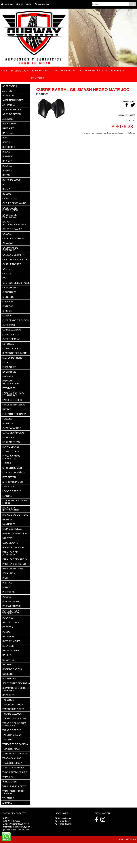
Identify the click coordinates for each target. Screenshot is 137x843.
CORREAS (7, 306)
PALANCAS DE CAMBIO (14, 559)
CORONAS (7, 302)
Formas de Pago (65, 821)
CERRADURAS (10, 288)
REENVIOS (8, 646)
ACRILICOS (8, 95)
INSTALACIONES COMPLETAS (11, 457)
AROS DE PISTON (11, 114)
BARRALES (8, 128)
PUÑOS (6, 632)
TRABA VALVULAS (11, 758)
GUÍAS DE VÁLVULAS (13, 433)
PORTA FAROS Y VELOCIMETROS (11, 612)
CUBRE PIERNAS (11, 339)
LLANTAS (7, 496)
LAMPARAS (8, 487)
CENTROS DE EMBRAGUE (16, 283)
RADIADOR (8, 636)
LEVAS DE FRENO (11, 491)
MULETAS (7, 538)
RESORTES (8, 660)
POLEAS (6, 597)
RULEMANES (9, 679)
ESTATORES (8, 388)
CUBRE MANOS (10, 334)
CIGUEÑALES (9, 292)
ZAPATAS (7, 803)
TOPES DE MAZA (11, 749)
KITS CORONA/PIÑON (13, 472)
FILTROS (6, 409)
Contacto (37, 78)
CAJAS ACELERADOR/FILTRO (14, 223)
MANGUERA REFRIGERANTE (11, 509)
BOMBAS (7, 170)
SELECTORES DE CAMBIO (16, 683)
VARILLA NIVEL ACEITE (14, 786)
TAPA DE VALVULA (12, 714)
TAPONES (7, 739)
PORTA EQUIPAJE (11, 606)
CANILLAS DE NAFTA (13, 255)
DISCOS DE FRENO (12, 358)
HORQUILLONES (11, 447)
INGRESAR (8, 4)
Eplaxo (133, 839)
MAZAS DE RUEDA (12, 529)
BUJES (5, 184)
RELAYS (6, 655)
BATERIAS (7, 133)
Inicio (5, 70)
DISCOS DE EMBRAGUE (14, 353)
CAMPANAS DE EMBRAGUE (10, 249)
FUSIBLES (7, 423)
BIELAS (6, 152)
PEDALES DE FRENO (13, 569)
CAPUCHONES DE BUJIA (15, 259)
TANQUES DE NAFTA (13, 709)
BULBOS (6, 194)
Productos (19, 71)
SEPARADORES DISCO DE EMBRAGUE (16, 689)
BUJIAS (6, 189)
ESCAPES (7, 376)
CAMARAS (7, 243)
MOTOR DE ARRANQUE (14, 533)
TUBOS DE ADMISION (13, 768)
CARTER (7, 269)
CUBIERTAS (8, 325)
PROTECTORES (10, 622)
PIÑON (5, 578)
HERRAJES (8, 437)
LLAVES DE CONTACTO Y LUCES (15, 502)
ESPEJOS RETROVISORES (11, 382)
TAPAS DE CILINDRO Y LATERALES (14, 724)
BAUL (5, 138)
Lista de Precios (113, 70)
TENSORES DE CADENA (15, 744)
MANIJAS (7, 519)
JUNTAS (6, 463)
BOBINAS (7, 161)
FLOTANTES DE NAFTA (14, 414)
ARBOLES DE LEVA (12, 110)
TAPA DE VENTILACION (14, 718)
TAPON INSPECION (12, 735)
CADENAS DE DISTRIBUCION (10, 209)
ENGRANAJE (9, 372)
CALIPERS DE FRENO (13, 238)
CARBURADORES (11, 264)
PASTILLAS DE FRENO (14, 564)
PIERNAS (7, 583)
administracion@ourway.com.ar (18, 827)
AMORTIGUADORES (12, 100)
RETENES (7, 665)
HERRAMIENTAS (11, 442)
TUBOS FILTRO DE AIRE (14, 772)
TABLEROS (8, 700)
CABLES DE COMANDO (14, 203)
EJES (5, 362)
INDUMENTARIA (10, 451)
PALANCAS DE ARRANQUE (10, 553)
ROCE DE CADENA (12, 669)
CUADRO (7, 316)
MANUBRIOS (9, 524)
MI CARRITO (43, 4)
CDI (4, 278)
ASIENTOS (7, 119)
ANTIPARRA (8, 105)
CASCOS (7, 273)
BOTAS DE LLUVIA (11, 180)
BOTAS (6, 175)
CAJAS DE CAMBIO (12, 229)
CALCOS (6, 234)
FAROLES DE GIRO (12, 400)
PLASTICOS (8, 592)
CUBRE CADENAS (11, 330)
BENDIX (6, 142)
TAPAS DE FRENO (11, 730)
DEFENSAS (8, 344)
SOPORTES (8, 695)
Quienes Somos (64, 818)
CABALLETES (9, 198)
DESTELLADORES (11, 348)
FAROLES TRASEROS (13, 405)
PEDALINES (8, 573)
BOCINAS (7, 166)
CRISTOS (7, 311)
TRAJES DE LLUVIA (12, 763)
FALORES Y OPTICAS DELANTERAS (13, 394)
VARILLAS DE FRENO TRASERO (13, 792)
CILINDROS (8, 297)
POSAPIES (7, 618)
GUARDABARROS (11, 428)
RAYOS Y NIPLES (11, 641)
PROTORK (7, 627)
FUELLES (7, 419)
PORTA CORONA (11, 601)
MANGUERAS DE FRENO (15, 515)
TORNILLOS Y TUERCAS (15, 754)
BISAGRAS (8, 156)
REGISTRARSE (25, 4)
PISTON (6, 587)
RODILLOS (7, 674)
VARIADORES (9, 782)
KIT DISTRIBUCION (12, 468)
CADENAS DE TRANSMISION (9, 216)
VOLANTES (8, 798)
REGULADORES (10, 650)
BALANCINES (9, 124)
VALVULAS (8, 777)
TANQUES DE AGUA (12, 704)
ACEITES (7, 91)
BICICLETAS (8, 147)
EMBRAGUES (9, 367)
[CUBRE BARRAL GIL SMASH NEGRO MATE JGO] (51, 118)
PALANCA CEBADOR (13, 547)
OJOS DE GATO (10, 543)
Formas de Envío (65, 824)
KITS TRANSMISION (12, 482)
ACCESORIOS (9, 86)
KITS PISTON (9, 477)
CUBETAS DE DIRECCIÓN (15, 320)
